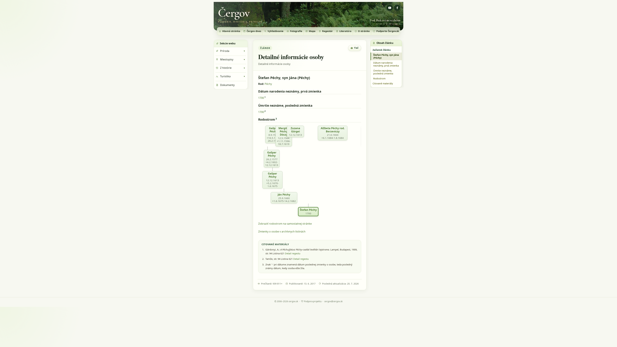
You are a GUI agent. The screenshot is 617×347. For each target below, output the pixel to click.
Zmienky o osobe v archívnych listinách (281, 231)
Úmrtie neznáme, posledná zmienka (383, 72)
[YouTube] (389, 7)
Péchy (268, 84)
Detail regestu (292, 253)
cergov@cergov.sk (333, 301)
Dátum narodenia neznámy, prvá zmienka (386, 64)
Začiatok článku (382, 49)
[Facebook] (397, 7)
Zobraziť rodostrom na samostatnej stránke (285, 223)
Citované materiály (383, 83)
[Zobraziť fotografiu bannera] (308, 16)
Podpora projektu (311, 301)
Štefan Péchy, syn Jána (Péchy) (386, 56)
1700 (261, 98)
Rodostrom (379, 78)
